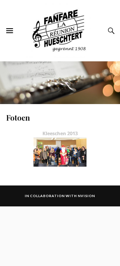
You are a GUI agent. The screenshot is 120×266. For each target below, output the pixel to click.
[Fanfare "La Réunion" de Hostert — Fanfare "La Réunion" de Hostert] (60, 30)
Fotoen (18, 117)
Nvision (86, 196)
